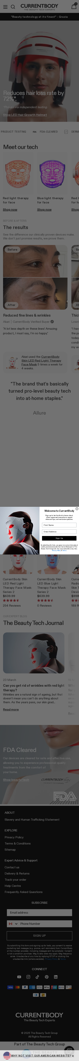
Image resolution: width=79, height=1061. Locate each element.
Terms (64, 550)
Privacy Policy (56, 550)
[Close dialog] (77, 509)
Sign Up (59, 538)
